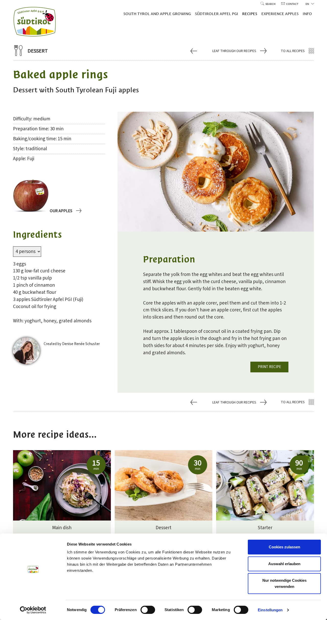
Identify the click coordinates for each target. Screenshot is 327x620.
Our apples (61, 211)
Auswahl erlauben (284, 564)
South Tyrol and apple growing (157, 13)
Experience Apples (280, 13)
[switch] (148, 610)
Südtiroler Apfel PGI (216, 13)
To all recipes (293, 51)
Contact (292, 4)
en (308, 4)
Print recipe (269, 367)
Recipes (249, 13)
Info (307, 13)
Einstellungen (270, 610)
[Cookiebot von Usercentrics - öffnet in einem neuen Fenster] (33, 610)
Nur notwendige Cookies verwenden (284, 583)
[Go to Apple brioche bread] (194, 50)
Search (270, 4)
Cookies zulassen (284, 547)
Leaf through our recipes (234, 51)
